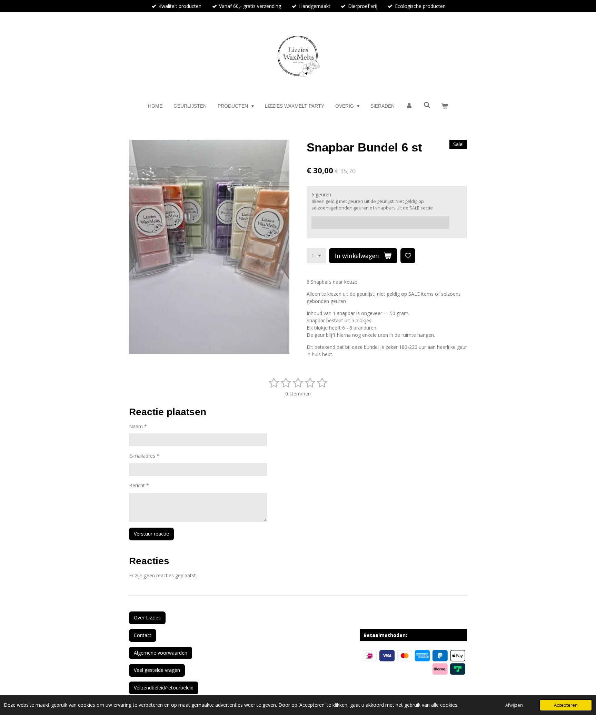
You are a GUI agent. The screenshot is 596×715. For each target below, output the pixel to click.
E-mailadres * (144, 455)
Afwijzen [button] (514, 705)
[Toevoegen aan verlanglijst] (408, 255)
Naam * (138, 426)
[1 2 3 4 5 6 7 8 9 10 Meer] (316, 255)
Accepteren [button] (566, 705)
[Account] (409, 106)
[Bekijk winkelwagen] (444, 106)
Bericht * (139, 485)
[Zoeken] (427, 105)
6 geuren (321, 194)
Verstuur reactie (151, 533)
